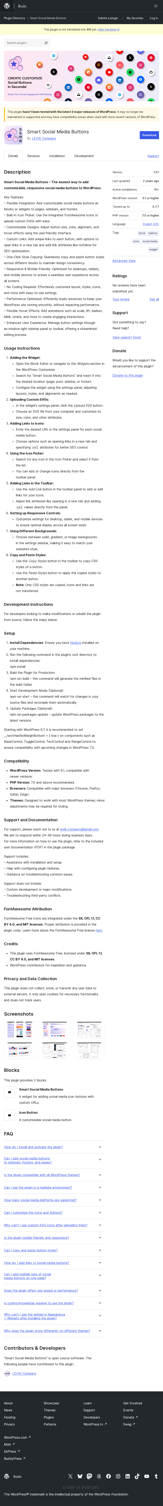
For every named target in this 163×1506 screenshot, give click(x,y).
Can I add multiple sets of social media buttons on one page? (27, 1276)
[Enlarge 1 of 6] (30, 1026)
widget (153, 249)
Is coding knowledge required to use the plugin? (39, 1303)
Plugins (49, 1417)
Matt (9, 1444)
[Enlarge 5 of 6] (65, 1047)
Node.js (75, 643)
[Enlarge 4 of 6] (30, 1047)
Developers (91, 1417)
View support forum (127, 337)
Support (153, 156)
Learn (87, 1403)
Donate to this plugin (128, 375)
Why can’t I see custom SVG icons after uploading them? (45, 1225)
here (99, 930)
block (142, 233)
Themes (49, 1410)
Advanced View (124, 261)
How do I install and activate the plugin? (33, 1147)
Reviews (33, 156)
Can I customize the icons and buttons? (33, 1213)
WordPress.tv (95, 1424)
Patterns (50, 1424)
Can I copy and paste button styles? (31, 1250)
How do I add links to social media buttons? (36, 1263)
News (8, 1410)
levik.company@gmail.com (79, 829)
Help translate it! (108, 29)
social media (150, 241)
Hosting (9, 1417)
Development (84, 156)
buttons (152, 233)
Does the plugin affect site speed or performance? (41, 1291)
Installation (57, 156)
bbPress (12, 1451)
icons (136, 241)
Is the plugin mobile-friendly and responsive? (36, 1238)
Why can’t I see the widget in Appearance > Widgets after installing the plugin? (34, 1316)
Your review (121, 299)
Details (13, 156)
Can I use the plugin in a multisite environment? (38, 1187)
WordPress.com (17, 1437)
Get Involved (132, 1403)
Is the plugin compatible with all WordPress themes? (42, 1175)
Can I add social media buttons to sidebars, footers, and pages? (28, 1160)
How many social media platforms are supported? (40, 1200)
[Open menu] (156, 6)
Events (128, 1410)
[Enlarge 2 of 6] (65, 1026)
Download (149, 135)
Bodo (17, 1476)
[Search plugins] (46, 43)
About (8, 1403)
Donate (130, 1417)
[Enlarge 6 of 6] (99, 1047)
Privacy (9, 1424)
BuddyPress (15, 1459)
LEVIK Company (44, 138)
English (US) (151, 224)
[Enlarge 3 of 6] (99, 1026)
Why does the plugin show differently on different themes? (47, 1331)
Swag (129, 1424)
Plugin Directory (14, 18)
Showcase (51, 1403)
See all (154, 299)
